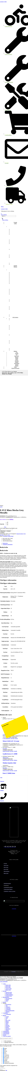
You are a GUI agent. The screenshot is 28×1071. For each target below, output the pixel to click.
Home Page (4, 372)
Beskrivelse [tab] (4, 547)
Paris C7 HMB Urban (9, 773)
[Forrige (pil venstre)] (0, 1069)
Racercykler (8, 987)
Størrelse (2, 524)
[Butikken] (3, 788)
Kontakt (4, 1034)
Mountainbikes (6, 997)
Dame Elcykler (19, 533)
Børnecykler (8, 989)
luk (6, 1070)
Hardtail (7, 999)
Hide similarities (7, 1041)
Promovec (7, 1026)
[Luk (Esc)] (4, 1068)
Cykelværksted (6, 1033)
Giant (6, 1017)
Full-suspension (8, 998)
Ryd (5, 527)
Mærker (12, 372)
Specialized (7, 1028)
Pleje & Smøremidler (9, 1010)
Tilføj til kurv (3, 531)
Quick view (14, 737)
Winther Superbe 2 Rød (9, 763)
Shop (9, 372)
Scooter (4, 1002)
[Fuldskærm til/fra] (1, 1068)
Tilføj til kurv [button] (5, 757)
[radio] (7, 522)
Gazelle (15, 751)
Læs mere (5, 748)
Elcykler (2, 535)
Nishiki (7, 1022)
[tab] (15, 543)
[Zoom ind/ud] (0, 1068)
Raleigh (7, 1027)
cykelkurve (7, 1006)
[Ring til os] (3, 798)
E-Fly (1, 506)
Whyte (16, 738)
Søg (2, 216)
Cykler (4, 983)
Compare (8, 531)
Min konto (2, 781)
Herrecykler (8, 986)
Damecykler (8, 985)
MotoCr (7, 1021)
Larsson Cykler (3, 1)
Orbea (6, 1024)
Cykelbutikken (6, 1031)
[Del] (3, 1068)
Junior (6, 1000)
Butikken (2, 790)
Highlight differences (8, 1042)
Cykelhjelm (5, 1013)
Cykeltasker (8, 1009)
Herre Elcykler (8, 993)
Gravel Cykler (8, 988)
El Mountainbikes (6, 738)
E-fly (15, 372)
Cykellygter (7, 1008)
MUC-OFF (7, 1020)
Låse (6, 1005)
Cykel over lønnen (7, 1036)
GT (6, 1019)
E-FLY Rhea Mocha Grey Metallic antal (8, 528)
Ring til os (2, 800)
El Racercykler (8, 996)
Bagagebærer (8, 1004)
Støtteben (7, 1011)
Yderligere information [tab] (8, 580)
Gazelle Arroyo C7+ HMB (10, 754)
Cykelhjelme (8, 1014)
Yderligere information (8, 544)
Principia (7, 1025)
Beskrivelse (5, 543)
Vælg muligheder (3, 981)
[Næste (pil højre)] (1, 1069)
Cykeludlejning (6, 1032)
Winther (15, 760)
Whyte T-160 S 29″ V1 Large (11, 741)
